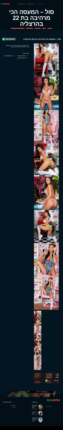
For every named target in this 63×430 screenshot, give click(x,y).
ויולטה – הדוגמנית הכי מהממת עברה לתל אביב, (35, 419)
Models (44, 28)
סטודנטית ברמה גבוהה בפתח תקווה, (35, 406)
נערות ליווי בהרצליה (30, 28)
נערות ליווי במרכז (37, 28)
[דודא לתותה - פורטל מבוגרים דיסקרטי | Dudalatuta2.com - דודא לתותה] (5, 3)
